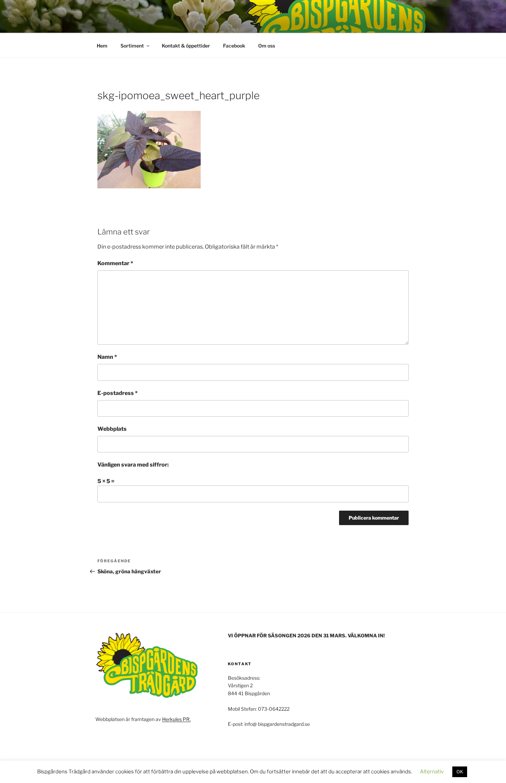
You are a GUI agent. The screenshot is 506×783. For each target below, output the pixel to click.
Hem (102, 46)
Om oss (266, 46)
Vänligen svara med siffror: (133, 464)
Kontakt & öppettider (186, 46)
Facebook (234, 46)
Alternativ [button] (432, 772)
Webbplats (112, 429)
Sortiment (132, 46)
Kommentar (115, 263)
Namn (107, 357)
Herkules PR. (176, 719)
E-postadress (117, 393)
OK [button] (459, 771)
